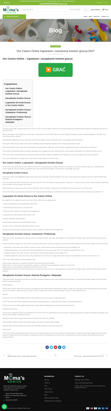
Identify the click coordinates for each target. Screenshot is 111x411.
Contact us (47, 383)
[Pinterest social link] (55, 347)
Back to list (55, 355)
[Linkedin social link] (59, 347)
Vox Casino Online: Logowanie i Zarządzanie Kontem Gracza (16, 91)
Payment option (48, 392)
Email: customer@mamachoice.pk (84, 383)
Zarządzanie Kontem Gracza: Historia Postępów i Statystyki (18, 119)
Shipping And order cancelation (52, 401)
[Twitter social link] (51, 347)
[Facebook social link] (5, 2)
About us (46, 380)
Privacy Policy (48, 389)
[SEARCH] (85, 10)
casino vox (21, 177)
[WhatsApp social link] (9, 2)
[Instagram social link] (7, 2)
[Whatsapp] (4, 406)
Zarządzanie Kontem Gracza (18, 98)
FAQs (45, 395)
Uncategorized (55, 46)
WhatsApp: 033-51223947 (82, 380)
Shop (45, 386)
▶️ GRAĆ (55, 70)
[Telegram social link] (64, 347)
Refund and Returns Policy (51, 398)
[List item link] (19, 400)
